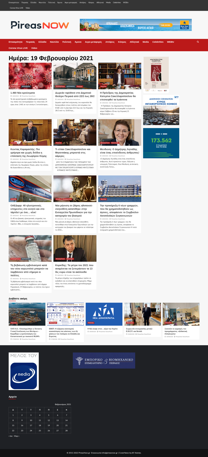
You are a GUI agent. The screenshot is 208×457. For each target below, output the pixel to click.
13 (57, 420)
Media (108, 3)
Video (28, 8)
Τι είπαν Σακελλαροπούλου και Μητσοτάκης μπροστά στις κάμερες (72, 152)
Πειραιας (79, 86)
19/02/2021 (15, 96)
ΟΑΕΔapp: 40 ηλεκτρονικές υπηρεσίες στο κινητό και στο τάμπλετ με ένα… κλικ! (27, 209)
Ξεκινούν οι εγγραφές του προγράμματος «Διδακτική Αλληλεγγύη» (176, 331)
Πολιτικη (103, 86)
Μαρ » (16, 436)
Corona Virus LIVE (16, 8)
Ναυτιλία (42, 3)
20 (57, 425)
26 (49, 431)
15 (13, 425)
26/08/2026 (92, 331)
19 (49, 425)
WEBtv (125, 3)
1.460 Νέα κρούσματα (22, 92)
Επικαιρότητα (14, 3)
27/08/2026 (15, 339)
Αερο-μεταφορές (71, 3)
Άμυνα (59, 3)
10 (31, 420)
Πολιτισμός (115, 143)
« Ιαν (11, 436)
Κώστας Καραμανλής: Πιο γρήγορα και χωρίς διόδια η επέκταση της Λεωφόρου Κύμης (28, 152)
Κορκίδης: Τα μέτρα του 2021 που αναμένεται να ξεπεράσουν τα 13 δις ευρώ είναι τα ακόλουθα (74, 268)
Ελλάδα (33, 3)
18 (40, 425)
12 (49, 420)
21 (66, 425)
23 (22, 431)
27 (57, 431)
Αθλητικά (100, 3)
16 (22, 425)
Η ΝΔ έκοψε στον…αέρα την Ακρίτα (102, 329)
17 (31, 425)
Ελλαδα (13, 143)
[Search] (197, 42)
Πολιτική (51, 3)
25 (40, 431)
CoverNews (124, 453)
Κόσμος (91, 3)
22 (13, 431)
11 (40, 420)
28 (66, 431)
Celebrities (117, 3)
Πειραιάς (24, 3)
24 (31, 431)
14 (66, 420)
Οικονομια (70, 259)
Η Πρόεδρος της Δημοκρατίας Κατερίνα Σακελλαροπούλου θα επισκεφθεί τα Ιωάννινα (118, 96)
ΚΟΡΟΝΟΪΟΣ (26, 86)
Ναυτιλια (103, 199)
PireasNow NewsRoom (28, 96)
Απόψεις (83, 3)
